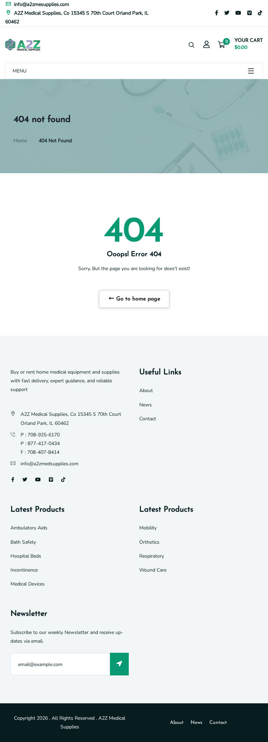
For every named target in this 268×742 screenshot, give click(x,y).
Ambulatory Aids (28, 528)
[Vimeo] (249, 13)
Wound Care (152, 570)
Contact (147, 418)
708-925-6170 (44, 434)
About (146, 390)
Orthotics (149, 542)
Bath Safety (23, 542)
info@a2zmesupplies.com (41, 4)
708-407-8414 (43, 452)
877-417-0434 (44, 443)
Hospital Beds (25, 556)
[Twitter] (227, 13)
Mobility (148, 528)
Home (20, 140)
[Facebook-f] (216, 13)
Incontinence (24, 570)
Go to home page (137, 299)
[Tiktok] (260, 13)
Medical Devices (27, 584)
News (145, 404)
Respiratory (151, 556)
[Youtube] (238, 13)
